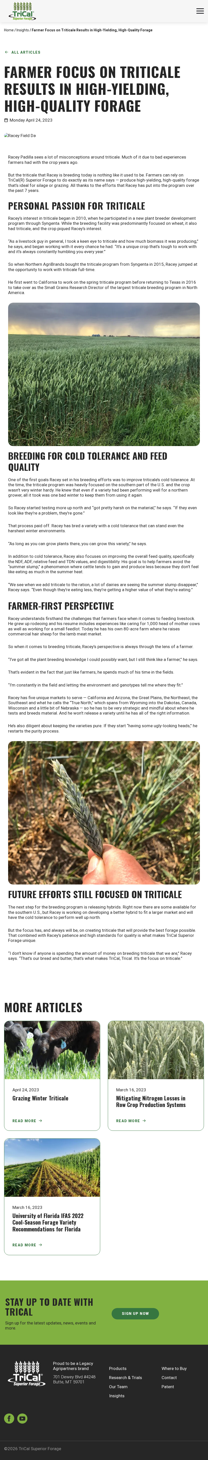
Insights (22, 30)
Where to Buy (174, 1368)
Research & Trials (125, 1377)
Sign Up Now (135, 1314)
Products (118, 1368)
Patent (168, 1386)
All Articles (26, 52)
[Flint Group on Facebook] (9, 1419)
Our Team (118, 1386)
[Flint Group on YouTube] (22, 1419)
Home (9, 30)
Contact (169, 1377)
